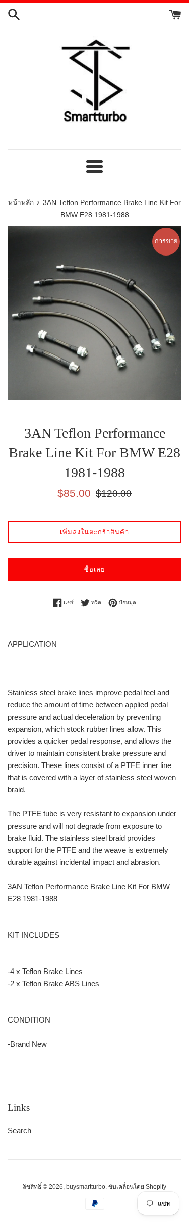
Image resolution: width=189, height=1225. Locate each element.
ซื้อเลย (94, 569)
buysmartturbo (85, 1186)
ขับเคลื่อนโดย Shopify (137, 1186)
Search (19, 1130)
